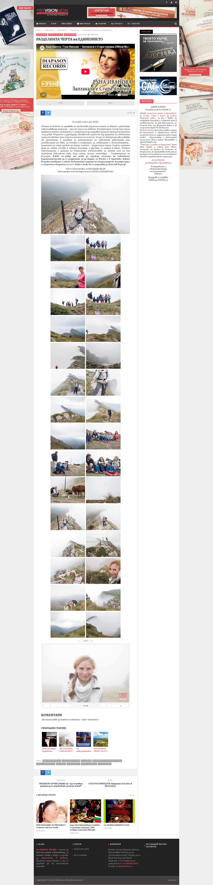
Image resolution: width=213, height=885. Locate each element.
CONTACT (118, 24)
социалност (73, 764)
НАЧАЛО (42, 24)
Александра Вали (71, 761)
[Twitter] (176, 2)
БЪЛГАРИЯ (74, 30)
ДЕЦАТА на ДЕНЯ (81, 849)
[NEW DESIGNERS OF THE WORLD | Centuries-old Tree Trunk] (51, 811)
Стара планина (89, 764)
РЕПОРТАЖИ (70, 35)
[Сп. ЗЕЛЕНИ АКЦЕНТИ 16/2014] (119, 811)
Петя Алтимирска (46, 764)
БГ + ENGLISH (134, 24)
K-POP (53, 24)
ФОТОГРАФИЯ (80, 855)
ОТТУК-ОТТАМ (55, 35)
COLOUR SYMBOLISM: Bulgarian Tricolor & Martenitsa (110, 783)
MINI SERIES (66, 24)
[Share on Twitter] (48, 113)
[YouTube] (171, 2)
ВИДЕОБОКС (62, 30)
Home (38, 30)
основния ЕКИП (130, 863)
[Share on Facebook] (43, 113)
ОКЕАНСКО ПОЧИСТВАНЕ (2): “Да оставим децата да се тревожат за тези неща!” (61, 783)
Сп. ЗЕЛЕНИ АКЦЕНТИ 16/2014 (116, 825)
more (130, 113)
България (86, 761)
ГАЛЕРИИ (102, 24)
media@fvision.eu (123, 866)
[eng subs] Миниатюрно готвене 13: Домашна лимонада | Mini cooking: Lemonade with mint (85, 827)
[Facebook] (167, 2)
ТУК (122, 861)
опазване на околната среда (107, 761)
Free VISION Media (52, 761)
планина (61, 764)
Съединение (104, 764)
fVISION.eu (93, 35)
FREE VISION (84, 24)
